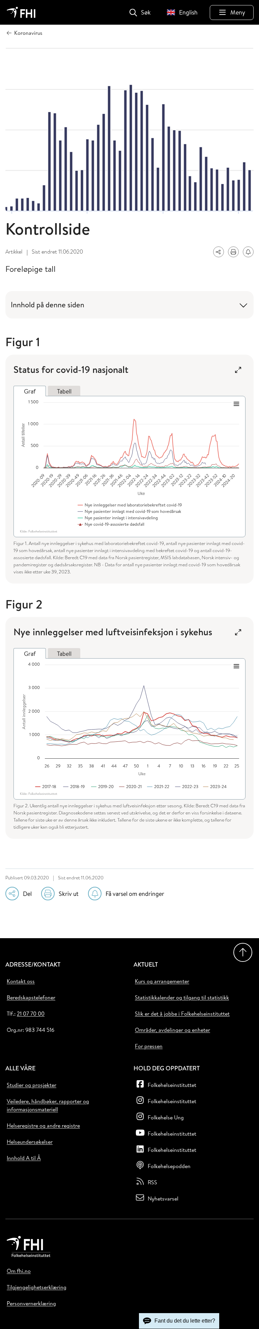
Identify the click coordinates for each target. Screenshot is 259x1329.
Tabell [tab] (64, 391)
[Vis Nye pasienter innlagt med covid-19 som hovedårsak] (129, 511)
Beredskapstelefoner (31, 997)
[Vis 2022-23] (187, 786)
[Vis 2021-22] (158, 786)
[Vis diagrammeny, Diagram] (236, 404)
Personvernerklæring (31, 1303)
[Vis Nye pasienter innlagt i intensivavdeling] (118, 518)
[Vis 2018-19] (74, 786)
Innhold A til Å (24, 1158)
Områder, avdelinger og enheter (172, 1030)
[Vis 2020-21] (130, 786)
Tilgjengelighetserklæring (36, 1287)
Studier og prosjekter (31, 1085)
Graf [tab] (30, 391)
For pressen (149, 1046)
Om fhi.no (19, 1271)
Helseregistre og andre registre (43, 1125)
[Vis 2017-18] (45, 786)
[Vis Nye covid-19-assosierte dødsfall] (111, 524)
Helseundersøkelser (30, 1141)
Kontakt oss (21, 981)
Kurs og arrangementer (162, 981)
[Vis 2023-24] (215, 786)
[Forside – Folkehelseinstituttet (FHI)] (21, 12)
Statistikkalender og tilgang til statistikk (182, 997)
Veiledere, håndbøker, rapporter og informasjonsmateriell (48, 1105)
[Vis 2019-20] (102, 786)
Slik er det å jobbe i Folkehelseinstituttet (182, 1013)
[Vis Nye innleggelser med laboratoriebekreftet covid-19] (130, 505)
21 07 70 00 (31, 1013)
